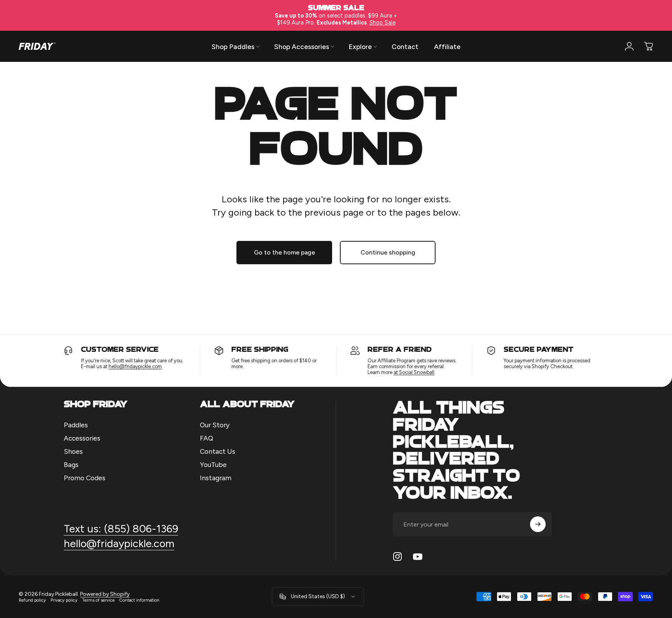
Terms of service (98, 600)
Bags (71, 464)
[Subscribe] (538, 524)
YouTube (213, 464)
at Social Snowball (414, 372)
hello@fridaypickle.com (135, 366)
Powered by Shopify (105, 594)
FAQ (206, 438)
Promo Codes (84, 478)
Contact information (139, 600)
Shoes (73, 451)
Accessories (82, 438)
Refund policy (32, 600)
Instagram (215, 478)
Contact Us (217, 451)
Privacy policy (64, 600)
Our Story (214, 425)
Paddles (76, 425)
